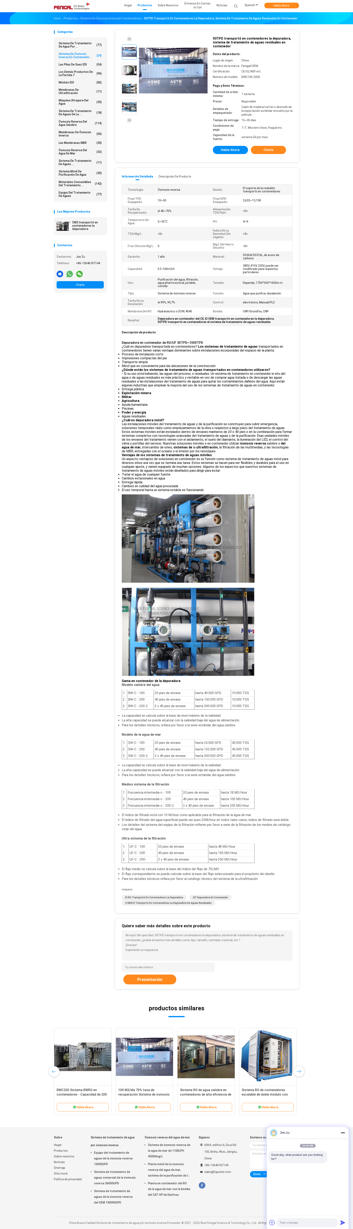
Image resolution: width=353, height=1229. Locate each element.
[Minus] (342, 1132)
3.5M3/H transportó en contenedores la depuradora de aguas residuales (168, 903)
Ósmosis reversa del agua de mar (80, 152)
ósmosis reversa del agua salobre (80, 123)
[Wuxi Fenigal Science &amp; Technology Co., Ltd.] (72, 6)
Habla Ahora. (282, 5)
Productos (61, 1150)
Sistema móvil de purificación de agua (80, 173)
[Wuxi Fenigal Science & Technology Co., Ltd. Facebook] (202, 1185)
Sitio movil (60, 1173)
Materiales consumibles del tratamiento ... (80, 183)
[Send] (343, 1222)
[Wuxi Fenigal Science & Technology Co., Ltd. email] (60, 274)
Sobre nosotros (64, 1156)
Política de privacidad (68, 1179)
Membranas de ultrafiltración (80, 91)
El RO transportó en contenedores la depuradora (154, 897)
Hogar (58, 1145)
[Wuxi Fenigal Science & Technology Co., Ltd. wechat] (79, 274)
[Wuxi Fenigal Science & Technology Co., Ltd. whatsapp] (69, 274)
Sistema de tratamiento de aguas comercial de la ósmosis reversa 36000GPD (115, 1177)
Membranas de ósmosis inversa (80, 134)
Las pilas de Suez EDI (80, 64)
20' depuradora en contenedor (210, 897)
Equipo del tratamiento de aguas (80, 194)
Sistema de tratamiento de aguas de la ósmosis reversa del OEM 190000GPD (113, 1196)
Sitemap (59, 1167)
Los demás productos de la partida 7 (80, 73)
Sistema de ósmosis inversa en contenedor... (80, 55)
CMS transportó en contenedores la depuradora (85, 226)
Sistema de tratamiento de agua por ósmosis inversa (113, 1141)
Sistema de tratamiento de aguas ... (80, 162)
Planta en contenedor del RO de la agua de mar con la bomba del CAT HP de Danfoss (169, 1189)
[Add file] (272, 1222)
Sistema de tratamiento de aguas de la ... (80, 112)
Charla (80, 284)
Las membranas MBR (80, 142)
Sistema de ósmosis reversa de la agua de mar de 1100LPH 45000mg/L (169, 1150)
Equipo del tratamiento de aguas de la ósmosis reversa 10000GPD (113, 1158)
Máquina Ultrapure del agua (80, 102)
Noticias (59, 1162)
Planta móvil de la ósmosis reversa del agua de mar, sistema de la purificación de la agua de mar (169, 1170)
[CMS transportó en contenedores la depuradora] (63, 226)
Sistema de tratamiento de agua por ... (80, 45)
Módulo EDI (80, 82)
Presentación (149, 979)
